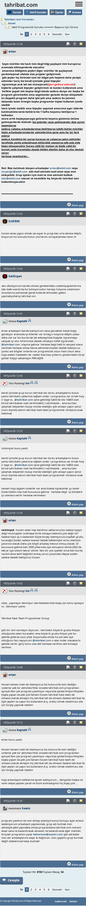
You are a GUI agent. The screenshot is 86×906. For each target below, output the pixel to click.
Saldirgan (15, 276)
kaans (26, 808)
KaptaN (22, 321)
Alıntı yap (77, 205)
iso (27, 383)
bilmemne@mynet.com (48, 834)
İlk (21, 34)
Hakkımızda (61, 901)
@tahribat (7, 344)
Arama (76, 12)
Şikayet (75, 44)
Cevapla (13, 880)
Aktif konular (38, 12)
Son (67, 34)
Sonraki (57, 34)
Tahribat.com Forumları (19, 19)
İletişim (73, 901)
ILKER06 (14, 221)
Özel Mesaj (81, 44)
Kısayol (68, 44)
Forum (17, 12)
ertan (12, 51)
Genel (11, 23)
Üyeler (59, 12)
